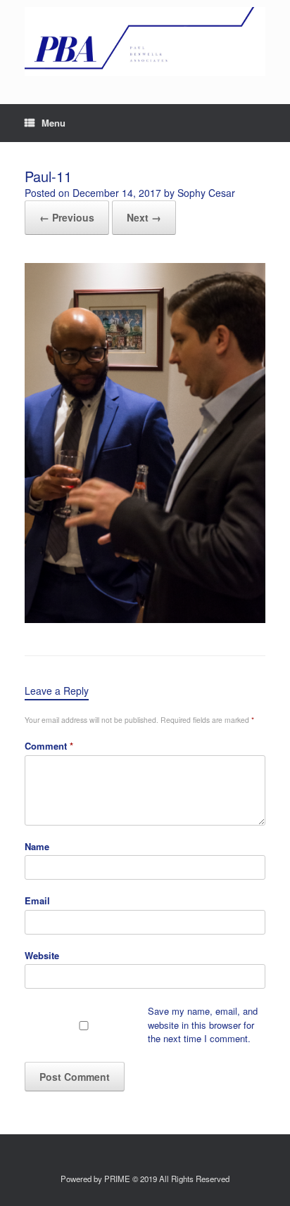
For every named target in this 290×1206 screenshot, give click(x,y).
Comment (49, 745)
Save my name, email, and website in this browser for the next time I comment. (203, 1024)
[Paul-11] (145, 619)
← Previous (66, 217)
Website (42, 955)
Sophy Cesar (206, 193)
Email (37, 900)
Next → (144, 217)
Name (37, 846)
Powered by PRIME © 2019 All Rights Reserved (145, 1178)
